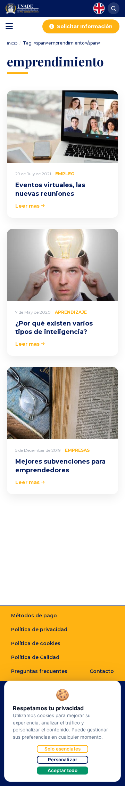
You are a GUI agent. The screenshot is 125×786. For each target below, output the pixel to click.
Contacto (102, 671)
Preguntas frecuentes (39, 671)
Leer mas (27, 206)
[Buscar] (113, 8)
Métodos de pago (34, 615)
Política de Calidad (35, 657)
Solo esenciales (62, 749)
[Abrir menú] (9, 26)
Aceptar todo (63, 770)
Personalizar (62, 759)
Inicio (12, 43)
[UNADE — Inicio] (22, 8)
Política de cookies (35, 643)
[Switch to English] (99, 8)
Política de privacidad (39, 629)
